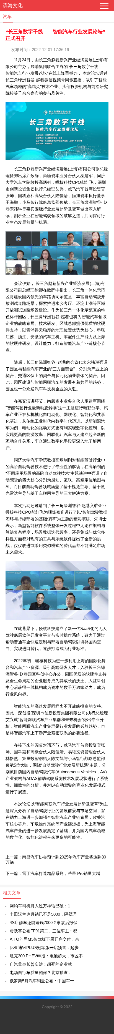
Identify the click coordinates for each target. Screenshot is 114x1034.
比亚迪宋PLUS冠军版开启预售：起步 (44, 947)
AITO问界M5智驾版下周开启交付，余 (44, 939)
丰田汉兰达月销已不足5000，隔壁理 (43, 914)
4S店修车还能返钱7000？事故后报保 (43, 922)
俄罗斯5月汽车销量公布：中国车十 (42, 980)
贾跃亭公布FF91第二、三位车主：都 (43, 930)
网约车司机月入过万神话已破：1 (40, 906)
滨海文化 (13, 5)
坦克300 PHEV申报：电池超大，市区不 (46, 955)
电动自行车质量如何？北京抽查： (41, 972)
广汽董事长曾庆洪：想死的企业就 (41, 964)
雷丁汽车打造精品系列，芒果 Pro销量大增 (61, 873)
